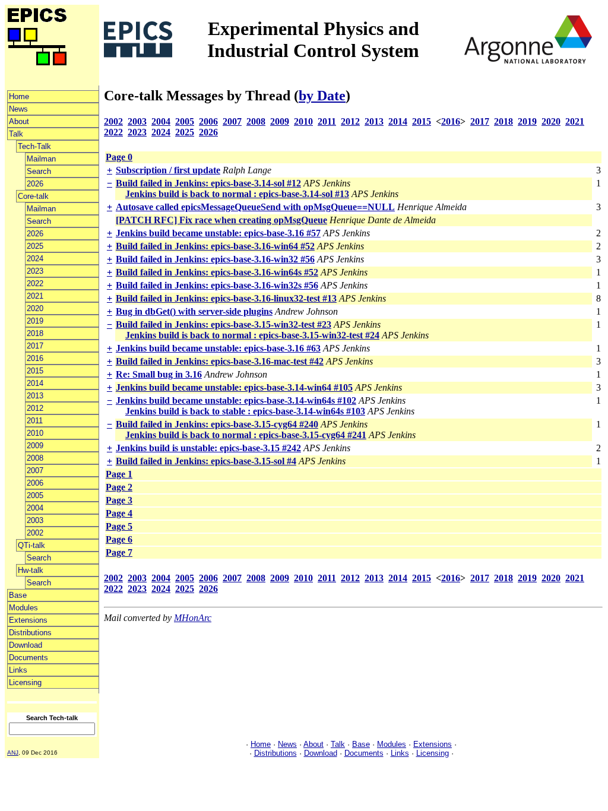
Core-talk (33, 196)
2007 (35, 470)
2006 (35, 483)
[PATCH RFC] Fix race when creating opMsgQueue (221, 220)
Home (19, 96)
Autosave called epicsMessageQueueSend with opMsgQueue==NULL (255, 207)
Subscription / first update (168, 170)
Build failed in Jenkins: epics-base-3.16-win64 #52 (215, 246)
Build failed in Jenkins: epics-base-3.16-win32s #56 (217, 285)
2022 (35, 283)
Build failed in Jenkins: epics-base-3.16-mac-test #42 (220, 361)
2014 (35, 383)
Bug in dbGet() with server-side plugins (194, 311)
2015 (35, 370)
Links (18, 670)
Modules (23, 607)
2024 (35, 258)
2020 (35, 308)
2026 (35, 183)
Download (25, 645)
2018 (35, 333)
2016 (35, 358)
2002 (35, 532)
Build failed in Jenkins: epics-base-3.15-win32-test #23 (223, 324)
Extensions (28, 620)
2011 (35, 420)
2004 (35, 507)
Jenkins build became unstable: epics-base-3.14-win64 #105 (234, 387)
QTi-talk (31, 545)
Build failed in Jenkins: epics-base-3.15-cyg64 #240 (217, 424)
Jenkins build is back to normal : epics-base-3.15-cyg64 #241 (245, 435)
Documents (28, 657)
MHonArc (192, 618)
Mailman (41, 158)
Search (39, 171)
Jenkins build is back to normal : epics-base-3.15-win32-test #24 (252, 335)
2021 (35, 296)
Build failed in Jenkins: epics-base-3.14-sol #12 (208, 183)
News (18, 108)
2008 (35, 458)
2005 (35, 495)
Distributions (30, 632)
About (19, 121)
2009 (35, 445)
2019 (35, 320)
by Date (322, 95)
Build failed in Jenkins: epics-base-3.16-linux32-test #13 (226, 298)
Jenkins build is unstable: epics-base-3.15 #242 (208, 448)
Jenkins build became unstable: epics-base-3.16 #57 (218, 233)
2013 (35, 395)
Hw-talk (30, 570)
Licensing (25, 682)
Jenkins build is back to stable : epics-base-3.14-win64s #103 (245, 411)
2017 (35, 345)
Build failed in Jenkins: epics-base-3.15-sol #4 (206, 461)
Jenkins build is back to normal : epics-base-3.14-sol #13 (237, 194)
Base (18, 595)
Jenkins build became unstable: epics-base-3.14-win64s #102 (236, 400)
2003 (35, 520)
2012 (35, 408)
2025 (35, 246)
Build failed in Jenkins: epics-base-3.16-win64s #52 (217, 272)
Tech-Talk (34, 146)
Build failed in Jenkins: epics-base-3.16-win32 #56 (215, 259)
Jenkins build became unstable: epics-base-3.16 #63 (218, 348)
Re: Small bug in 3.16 (159, 374)
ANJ (12, 752)
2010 (35, 433)
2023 (35, 271)
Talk (16, 133)
